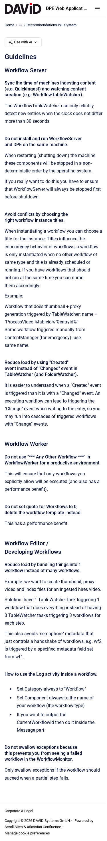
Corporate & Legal (19, 811)
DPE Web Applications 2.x (67, 8)
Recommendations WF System (51, 25)
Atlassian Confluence (44, 827)
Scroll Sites (14, 827)
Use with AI (23, 42)
